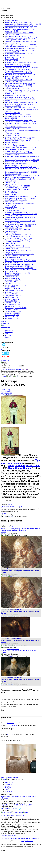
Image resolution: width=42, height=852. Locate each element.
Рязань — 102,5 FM (11, 205)
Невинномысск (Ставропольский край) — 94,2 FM (22, 160)
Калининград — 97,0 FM (13, 106)
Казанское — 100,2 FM (12, 302)
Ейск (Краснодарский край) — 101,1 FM (18, 80)
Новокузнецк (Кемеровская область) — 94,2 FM (21, 172)
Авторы (7, 333)
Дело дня (4, 321)
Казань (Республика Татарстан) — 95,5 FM (19, 104)
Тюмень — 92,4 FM (11, 248)
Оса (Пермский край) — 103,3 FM (16, 188)
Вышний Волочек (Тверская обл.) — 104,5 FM (20, 62)
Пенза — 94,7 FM (10, 191)
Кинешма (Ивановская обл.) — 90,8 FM (18, 116)
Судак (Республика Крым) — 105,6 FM (18, 226)
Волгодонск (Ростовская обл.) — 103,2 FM (19, 53)
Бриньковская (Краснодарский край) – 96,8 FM (20, 41)
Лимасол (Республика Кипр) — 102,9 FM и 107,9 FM (22, 141)
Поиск (22, 365)
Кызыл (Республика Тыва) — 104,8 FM (18, 139)
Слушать (4, 504)
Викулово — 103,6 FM (12, 289)
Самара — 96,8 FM (11, 207)
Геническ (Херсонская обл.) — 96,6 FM (18, 71)
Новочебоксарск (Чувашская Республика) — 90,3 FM (22, 175)
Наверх (3, 777)
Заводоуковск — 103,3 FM (13, 295)
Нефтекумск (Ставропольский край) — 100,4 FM (21, 161)
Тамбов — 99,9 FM (11, 231)
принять (3, 850)
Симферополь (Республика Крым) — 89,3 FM (20, 217)
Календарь (11, 369)
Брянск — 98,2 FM (11, 43)
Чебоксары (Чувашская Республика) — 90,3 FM (20, 261)
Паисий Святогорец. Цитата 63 (11, 506)
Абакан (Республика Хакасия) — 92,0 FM (18, 22)
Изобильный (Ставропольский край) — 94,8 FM (21, 97)
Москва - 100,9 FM (7, 17)
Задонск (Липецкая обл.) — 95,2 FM (17, 88)
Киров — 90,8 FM (11, 118)
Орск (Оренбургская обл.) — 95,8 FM (17, 186)
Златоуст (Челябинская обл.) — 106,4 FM (18, 92)
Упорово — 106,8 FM (12, 315)
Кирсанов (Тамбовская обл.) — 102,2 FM (18, 120)
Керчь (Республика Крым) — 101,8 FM (18, 114)
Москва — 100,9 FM (11, 20)
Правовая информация (8, 835)
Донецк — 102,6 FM (11, 78)
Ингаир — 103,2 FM (11, 297)
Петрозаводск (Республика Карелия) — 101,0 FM (21, 196)
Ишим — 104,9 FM (11, 301)
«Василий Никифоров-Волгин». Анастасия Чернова (18, 650)
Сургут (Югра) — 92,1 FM (13, 228)
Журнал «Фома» (6, 796)
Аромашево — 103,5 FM (13, 280)
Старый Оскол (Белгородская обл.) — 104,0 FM (20, 224)
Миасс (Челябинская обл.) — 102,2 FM (17, 151)
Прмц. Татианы (16, 465)
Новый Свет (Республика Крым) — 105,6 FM (20, 179)
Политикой (13, 725)
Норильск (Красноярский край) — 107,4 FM (19, 177)
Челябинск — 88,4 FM (12, 262)
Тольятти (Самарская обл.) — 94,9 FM (17, 242)
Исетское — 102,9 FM (12, 299)
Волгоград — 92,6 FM (12, 55)
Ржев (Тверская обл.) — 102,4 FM (16, 200)
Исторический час (13, 649)
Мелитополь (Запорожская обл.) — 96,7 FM (19, 149)
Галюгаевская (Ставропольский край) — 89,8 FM (21, 67)
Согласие (10, 723)
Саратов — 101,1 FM (12, 210)
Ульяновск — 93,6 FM (12, 252)
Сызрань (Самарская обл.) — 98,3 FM (17, 229)
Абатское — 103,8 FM (12, 278)
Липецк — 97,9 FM (11, 142)
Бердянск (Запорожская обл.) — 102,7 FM (18, 36)
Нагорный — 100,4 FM (12, 304)
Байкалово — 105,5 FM (12, 282)
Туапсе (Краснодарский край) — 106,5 (17, 247)
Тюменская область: (11, 276)
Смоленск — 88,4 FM (12, 219)
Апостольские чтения (14, 569)
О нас (6, 337)
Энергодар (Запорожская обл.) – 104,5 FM (19, 268)
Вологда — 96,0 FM (11, 59)
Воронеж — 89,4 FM (11, 60)
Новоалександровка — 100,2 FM (15, 308)
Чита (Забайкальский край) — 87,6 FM (17, 266)
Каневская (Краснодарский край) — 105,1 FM (20, 107)
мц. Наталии (33, 465)
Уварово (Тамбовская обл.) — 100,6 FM (18, 250)
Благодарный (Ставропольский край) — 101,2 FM (21, 38)
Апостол (18, 369)
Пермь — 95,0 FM (11, 193)
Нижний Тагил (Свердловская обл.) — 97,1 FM (20, 167)
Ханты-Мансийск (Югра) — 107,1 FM (17, 259)
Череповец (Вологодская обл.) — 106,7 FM (19, 264)
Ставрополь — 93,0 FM (12, 222)
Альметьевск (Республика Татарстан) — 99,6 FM (21, 26)
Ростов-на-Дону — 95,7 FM (14, 201)
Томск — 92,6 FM (11, 243)
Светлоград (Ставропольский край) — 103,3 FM (21, 214)
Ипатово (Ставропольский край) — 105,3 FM (20, 99)
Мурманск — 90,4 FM (12, 154)
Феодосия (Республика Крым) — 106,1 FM (19, 255)
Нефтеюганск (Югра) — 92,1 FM (16, 163)
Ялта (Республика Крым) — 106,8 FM (17, 273)
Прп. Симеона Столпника (20, 461)
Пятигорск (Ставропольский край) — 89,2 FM (20, 198)
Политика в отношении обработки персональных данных (20, 838)
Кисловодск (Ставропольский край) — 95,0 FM (20, 121)
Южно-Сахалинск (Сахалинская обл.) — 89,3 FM (21, 269)
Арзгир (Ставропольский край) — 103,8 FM (19, 29)
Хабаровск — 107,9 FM (12, 257)
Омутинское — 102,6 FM (13, 311)
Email (3, 710)
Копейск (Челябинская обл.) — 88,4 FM (18, 127)
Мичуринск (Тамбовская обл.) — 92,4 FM (19, 153)
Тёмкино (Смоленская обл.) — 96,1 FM (18, 235)
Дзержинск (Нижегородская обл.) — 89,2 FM (20, 74)
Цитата (9, 504)
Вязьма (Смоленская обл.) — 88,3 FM (17, 64)
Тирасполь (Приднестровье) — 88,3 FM (18, 236)
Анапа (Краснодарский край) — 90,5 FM (18, 27)
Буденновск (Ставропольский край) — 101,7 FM (21, 46)
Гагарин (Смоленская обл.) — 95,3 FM (17, 66)
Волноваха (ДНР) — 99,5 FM (14, 57)
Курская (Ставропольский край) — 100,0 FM (20, 137)
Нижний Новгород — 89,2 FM (15, 165)
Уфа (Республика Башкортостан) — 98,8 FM (19, 254)
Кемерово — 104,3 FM (12, 113)
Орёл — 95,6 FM (10, 184)
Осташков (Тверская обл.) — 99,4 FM (17, 189)
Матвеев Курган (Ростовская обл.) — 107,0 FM (20, 147)
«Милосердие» (31, 796)
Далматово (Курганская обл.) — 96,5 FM (18, 73)
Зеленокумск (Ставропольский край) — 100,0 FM (21, 90)
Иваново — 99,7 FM (11, 94)
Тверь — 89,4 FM (10, 233)
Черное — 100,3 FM (11, 316)
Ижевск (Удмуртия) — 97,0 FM (15, 95)
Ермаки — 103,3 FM (11, 294)
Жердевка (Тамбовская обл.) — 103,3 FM (18, 87)
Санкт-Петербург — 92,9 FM (14, 208)
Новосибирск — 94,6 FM (13, 174)
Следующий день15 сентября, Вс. (6, 393)
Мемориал (8, 791)
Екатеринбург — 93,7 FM (13, 81)
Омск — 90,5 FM (10, 181)
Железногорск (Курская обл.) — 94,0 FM (18, 85)
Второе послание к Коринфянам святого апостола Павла (20, 640)
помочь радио (5, 323)
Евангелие (4, 369)
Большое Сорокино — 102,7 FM (15, 285)
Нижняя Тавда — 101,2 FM (14, 306)
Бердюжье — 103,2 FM (12, 283)
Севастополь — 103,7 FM (13, 215)
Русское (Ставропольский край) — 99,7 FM (19, 203)
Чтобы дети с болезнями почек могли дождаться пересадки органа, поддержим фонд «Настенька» (20, 529)
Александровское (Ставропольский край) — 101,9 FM (23, 24)
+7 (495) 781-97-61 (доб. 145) (22, 805)
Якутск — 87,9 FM (11, 271)
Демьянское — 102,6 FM (13, 292)
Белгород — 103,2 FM (12, 34)
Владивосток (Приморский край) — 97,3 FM (20, 48)
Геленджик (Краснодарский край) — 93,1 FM (20, 69)
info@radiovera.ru (6, 805)
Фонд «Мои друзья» (18, 796)
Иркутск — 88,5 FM (11, 100)
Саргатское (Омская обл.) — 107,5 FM (17, 212)
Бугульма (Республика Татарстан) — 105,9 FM (20, 45)
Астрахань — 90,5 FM (12, 31)
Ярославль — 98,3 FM (12, 275)
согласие (10, 734)
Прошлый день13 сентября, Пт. (6, 390)
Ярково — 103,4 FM (11, 318)
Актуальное (26, 369)
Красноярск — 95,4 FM (12, 135)
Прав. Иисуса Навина (19, 468)
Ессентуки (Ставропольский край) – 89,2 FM (20, 83)
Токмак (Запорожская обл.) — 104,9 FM (18, 240)
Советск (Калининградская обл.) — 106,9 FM (20, 221)
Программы (9, 330)
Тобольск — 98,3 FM (12, 309)
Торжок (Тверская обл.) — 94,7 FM (16, 245)
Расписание (9, 332)
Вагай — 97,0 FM (10, 287)
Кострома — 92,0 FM (12, 128)
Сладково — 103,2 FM (12, 313)
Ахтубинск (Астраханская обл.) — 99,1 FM (19, 33)
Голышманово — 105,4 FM (14, 290)
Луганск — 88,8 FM (11, 144)
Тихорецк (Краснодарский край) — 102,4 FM (20, 238)
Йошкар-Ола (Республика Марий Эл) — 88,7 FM (21, 102)
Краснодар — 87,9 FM (12, 134)
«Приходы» (4, 798)
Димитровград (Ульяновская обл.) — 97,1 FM (20, 76)
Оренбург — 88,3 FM (12, 182)
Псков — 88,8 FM (11, 194)
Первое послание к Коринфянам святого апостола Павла (20, 570)
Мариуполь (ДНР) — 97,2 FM (15, 146)
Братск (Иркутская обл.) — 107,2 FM (17, 40)
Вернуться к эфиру (7, 15)
